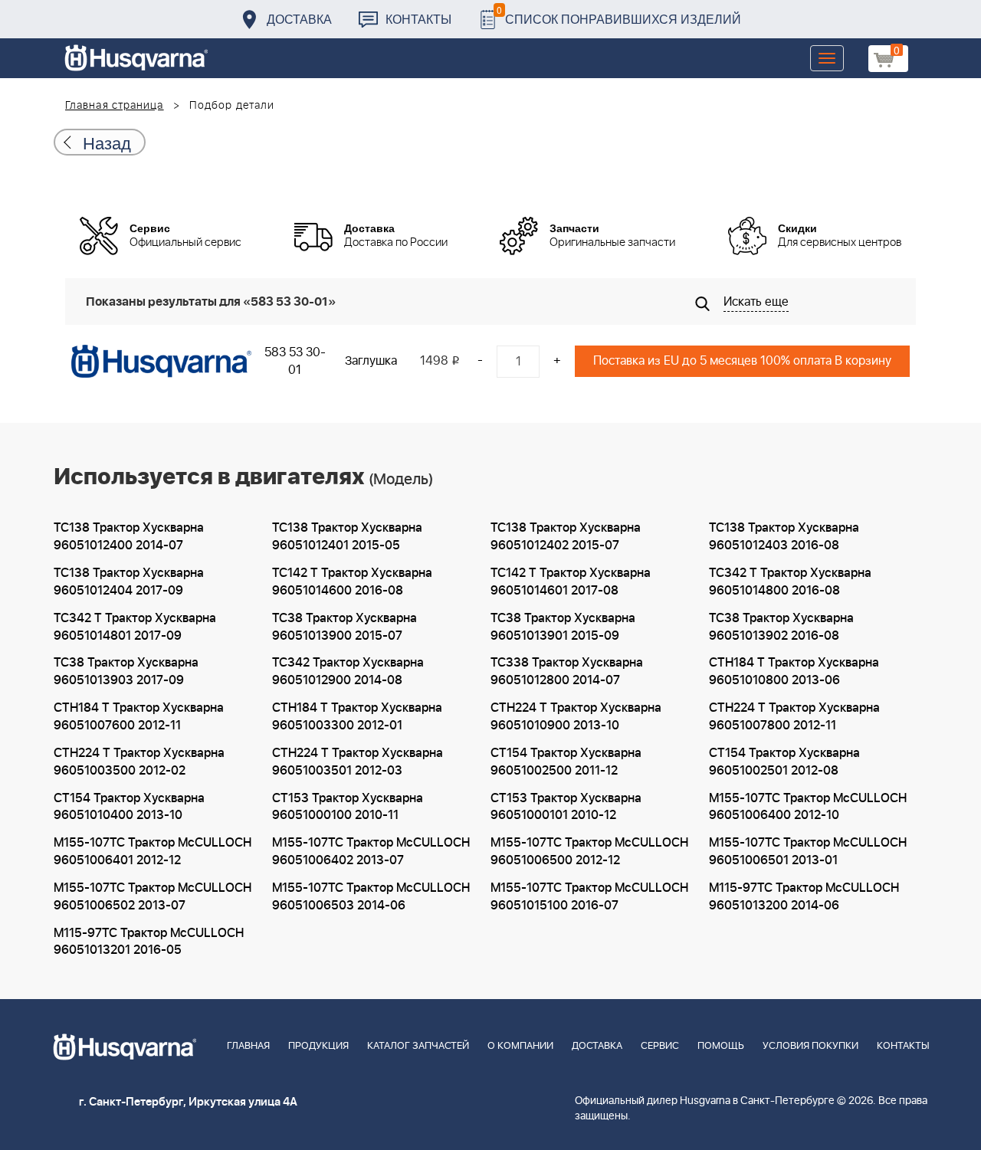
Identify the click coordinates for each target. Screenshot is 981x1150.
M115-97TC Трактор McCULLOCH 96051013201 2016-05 (149, 942)
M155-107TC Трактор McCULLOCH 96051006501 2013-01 (808, 852)
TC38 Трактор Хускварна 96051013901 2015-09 (562, 627)
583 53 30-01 (295, 361)
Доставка (299, 19)
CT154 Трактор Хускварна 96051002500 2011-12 (565, 762)
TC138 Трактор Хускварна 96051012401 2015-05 (347, 537)
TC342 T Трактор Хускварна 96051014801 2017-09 (135, 627)
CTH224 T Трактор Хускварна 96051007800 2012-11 (794, 717)
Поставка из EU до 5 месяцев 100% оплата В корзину (742, 361)
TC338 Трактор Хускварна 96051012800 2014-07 (566, 672)
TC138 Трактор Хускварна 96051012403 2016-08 (784, 537)
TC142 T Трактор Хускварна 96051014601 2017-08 (570, 582)
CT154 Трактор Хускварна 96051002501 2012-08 (784, 762)
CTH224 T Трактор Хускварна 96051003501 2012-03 (357, 762)
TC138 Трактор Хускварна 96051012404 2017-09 (129, 582)
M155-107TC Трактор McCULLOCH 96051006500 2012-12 (589, 852)
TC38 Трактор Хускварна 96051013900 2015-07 (344, 627)
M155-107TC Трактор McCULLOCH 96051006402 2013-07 (371, 852)
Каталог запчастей (418, 1046)
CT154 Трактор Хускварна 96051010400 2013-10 (129, 807)
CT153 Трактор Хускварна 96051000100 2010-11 (347, 807)
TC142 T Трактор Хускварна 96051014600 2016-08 (352, 582)
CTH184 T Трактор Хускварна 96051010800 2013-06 (794, 672)
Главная (248, 1046)
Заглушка (371, 361)
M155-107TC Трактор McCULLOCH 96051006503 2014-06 (371, 897)
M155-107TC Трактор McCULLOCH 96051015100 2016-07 (589, 897)
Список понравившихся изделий (619, 15)
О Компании (520, 1046)
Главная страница (114, 105)
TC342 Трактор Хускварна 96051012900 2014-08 (348, 672)
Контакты (418, 19)
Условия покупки (810, 1046)
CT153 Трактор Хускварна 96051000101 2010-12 (565, 807)
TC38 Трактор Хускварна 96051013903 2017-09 (126, 672)
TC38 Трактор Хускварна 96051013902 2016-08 (781, 627)
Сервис (660, 1046)
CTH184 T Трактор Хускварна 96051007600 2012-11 (139, 717)
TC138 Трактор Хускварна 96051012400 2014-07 (129, 537)
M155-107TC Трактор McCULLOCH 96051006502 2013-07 (152, 897)
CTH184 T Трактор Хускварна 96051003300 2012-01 (357, 717)
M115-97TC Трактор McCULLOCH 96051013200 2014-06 (804, 897)
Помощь (720, 1046)
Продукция (318, 1046)
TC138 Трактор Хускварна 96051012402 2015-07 (565, 537)
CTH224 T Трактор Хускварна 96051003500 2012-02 (139, 762)
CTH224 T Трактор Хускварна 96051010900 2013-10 (575, 717)
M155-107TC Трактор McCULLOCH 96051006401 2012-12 (152, 852)
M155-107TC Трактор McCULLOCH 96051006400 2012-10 (808, 807)
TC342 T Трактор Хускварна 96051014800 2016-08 (790, 582)
